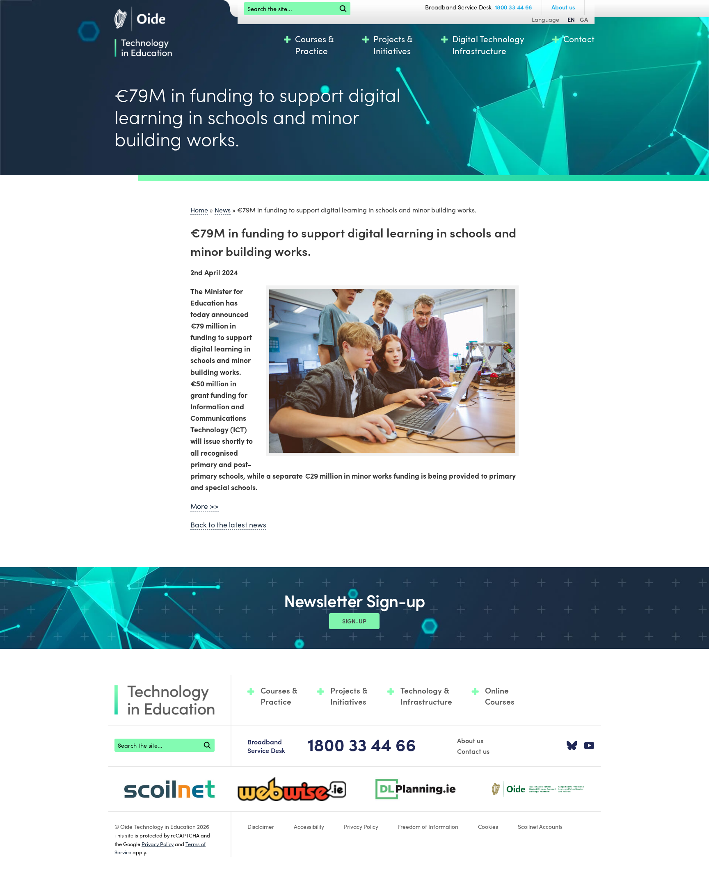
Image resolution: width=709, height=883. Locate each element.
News (223, 209)
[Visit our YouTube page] (589, 746)
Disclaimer (260, 826)
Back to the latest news (228, 524)
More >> (204, 506)
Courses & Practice (314, 45)
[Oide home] (143, 30)
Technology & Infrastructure (426, 696)
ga (584, 19)
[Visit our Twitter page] (572, 746)
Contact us (473, 750)
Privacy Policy (158, 843)
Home (199, 209)
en (571, 19)
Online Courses (500, 696)
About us (563, 7)
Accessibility (309, 826)
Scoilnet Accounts (540, 826)
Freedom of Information (428, 826)
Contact (579, 39)
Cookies (488, 826)
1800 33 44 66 (513, 7)
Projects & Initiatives (393, 45)
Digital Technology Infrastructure (488, 45)
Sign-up (354, 621)
